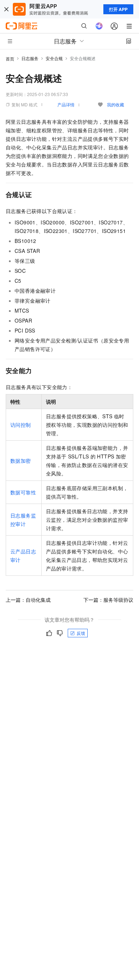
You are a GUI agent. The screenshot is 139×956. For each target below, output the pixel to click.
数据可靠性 (23, 492)
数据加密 (20, 460)
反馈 (81, 633)
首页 (10, 58)
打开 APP (118, 9)
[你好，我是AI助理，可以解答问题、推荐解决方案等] (99, 25)
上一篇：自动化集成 (28, 599)
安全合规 (54, 58)
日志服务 (29, 58)
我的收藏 (115, 104)
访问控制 (20, 424)
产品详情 (65, 104)
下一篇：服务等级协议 (108, 599)
